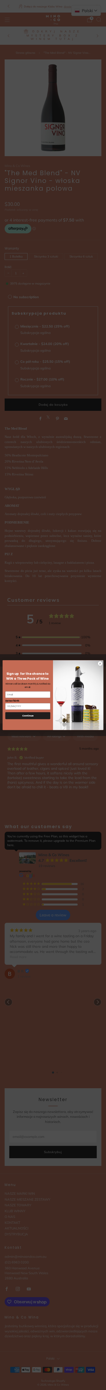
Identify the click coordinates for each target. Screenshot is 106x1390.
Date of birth (12, 700)
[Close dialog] (100, 663)
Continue (27, 715)
